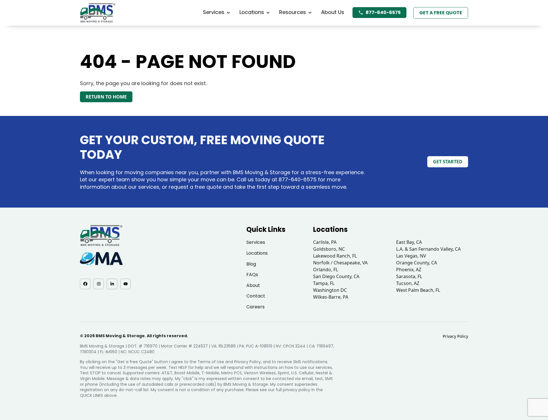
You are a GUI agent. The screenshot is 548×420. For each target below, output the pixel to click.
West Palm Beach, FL (418, 290)
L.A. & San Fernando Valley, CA (428, 249)
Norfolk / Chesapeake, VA (340, 263)
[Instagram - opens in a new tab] (99, 284)
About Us (332, 12)
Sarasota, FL (409, 276)
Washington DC (330, 290)
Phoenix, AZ (408, 269)
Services (213, 12)
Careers (255, 307)
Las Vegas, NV (411, 256)
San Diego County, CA (336, 276)
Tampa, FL (324, 283)
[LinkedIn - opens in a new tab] (112, 284)
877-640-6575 (383, 12)
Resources (292, 12)
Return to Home (106, 97)
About (253, 285)
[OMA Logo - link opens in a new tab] (101, 258)
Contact (255, 296)
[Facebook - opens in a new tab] (85, 284)
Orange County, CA (416, 263)
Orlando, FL (325, 269)
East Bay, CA (409, 242)
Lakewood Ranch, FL (335, 256)
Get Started (447, 161)
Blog (251, 264)
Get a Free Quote (440, 12)
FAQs (252, 274)
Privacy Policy (455, 336)
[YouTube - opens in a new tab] (125, 284)
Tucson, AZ (407, 283)
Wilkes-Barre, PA (330, 297)
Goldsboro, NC (329, 249)
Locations (251, 12)
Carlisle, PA (325, 242)
